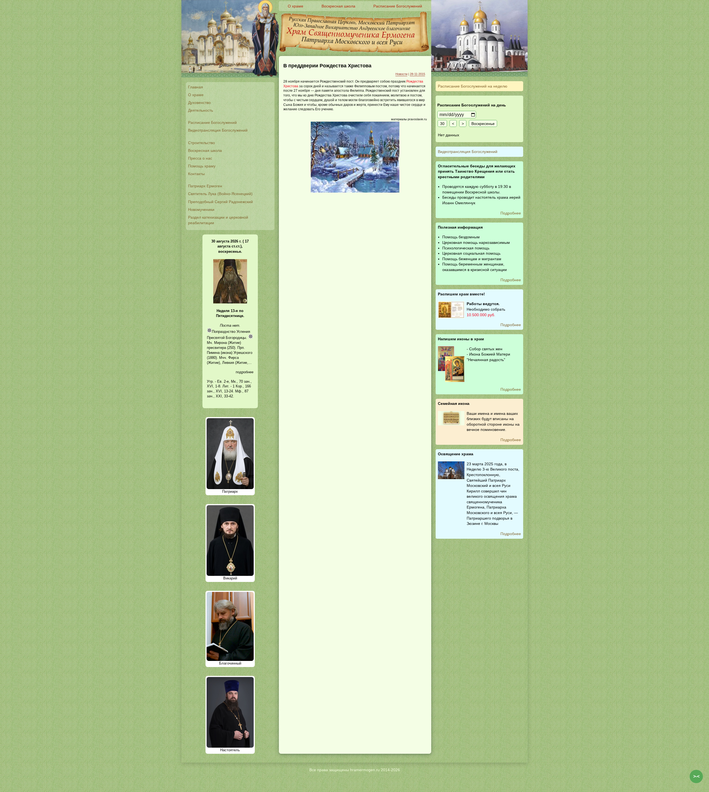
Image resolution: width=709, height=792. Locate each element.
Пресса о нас (200, 158)
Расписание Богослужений (212, 122)
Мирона (220, 343)
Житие (234, 343)
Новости (401, 74)
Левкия (228, 363)
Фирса (233, 358)
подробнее (244, 372)
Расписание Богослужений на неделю (472, 86)
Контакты (196, 174)
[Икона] (230, 302)
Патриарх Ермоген (205, 186)
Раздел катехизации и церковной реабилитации (218, 220)
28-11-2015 (417, 74)
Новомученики (201, 209)
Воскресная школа (205, 150)
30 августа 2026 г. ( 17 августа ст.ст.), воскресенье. (230, 246)
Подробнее (510, 213)
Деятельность (200, 110)
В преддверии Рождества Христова (327, 65)
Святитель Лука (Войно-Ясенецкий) (220, 193)
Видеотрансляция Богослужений (218, 130)
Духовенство (199, 102)
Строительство (201, 142)
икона (226, 353)
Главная (195, 87)
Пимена (213, 353)
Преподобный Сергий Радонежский (220, 202)
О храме (196, 95)
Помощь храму (201, 166)
